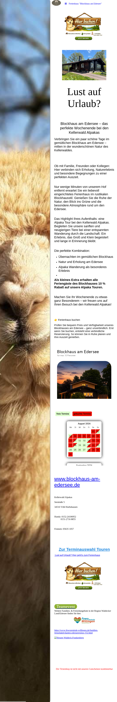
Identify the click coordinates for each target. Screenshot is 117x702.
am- (95, 479)
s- (89, 479)
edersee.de (67, 485)
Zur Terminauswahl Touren (84, 549)
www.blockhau (70, 479)
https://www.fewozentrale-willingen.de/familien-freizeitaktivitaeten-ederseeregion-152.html (76, 631)
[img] (25, 351)
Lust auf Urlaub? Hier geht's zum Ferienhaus (77, 555)
